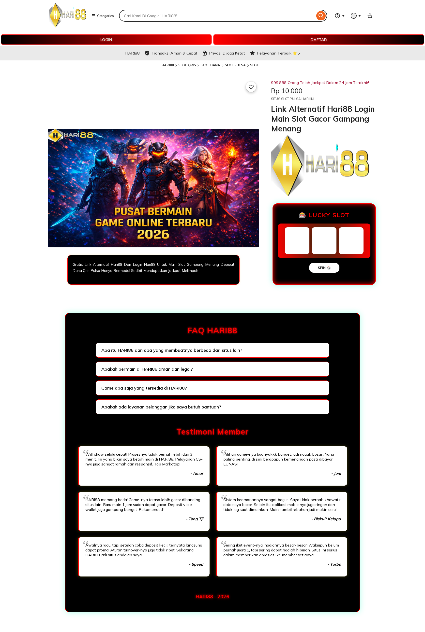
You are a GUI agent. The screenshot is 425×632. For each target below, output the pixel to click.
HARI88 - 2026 (212, 597)
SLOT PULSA (235, 65)
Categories (105, 16)
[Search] (321, 16)
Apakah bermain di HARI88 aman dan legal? (147, 369)
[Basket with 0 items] (370, 16)
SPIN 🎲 (324, 268)
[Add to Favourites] (251, 87)
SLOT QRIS (187, 65)
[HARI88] (67, 26)
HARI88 (168, 65)
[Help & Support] (340, 16)
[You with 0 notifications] (356, 16)
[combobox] (217, 16)
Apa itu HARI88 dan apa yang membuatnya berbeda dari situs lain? (171, 350)
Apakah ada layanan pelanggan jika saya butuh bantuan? (161, 407)
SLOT (254, 65)
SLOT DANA (210, 65)
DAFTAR (319, 39)
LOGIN (106, 39)
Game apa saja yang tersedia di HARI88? (144, 388)
